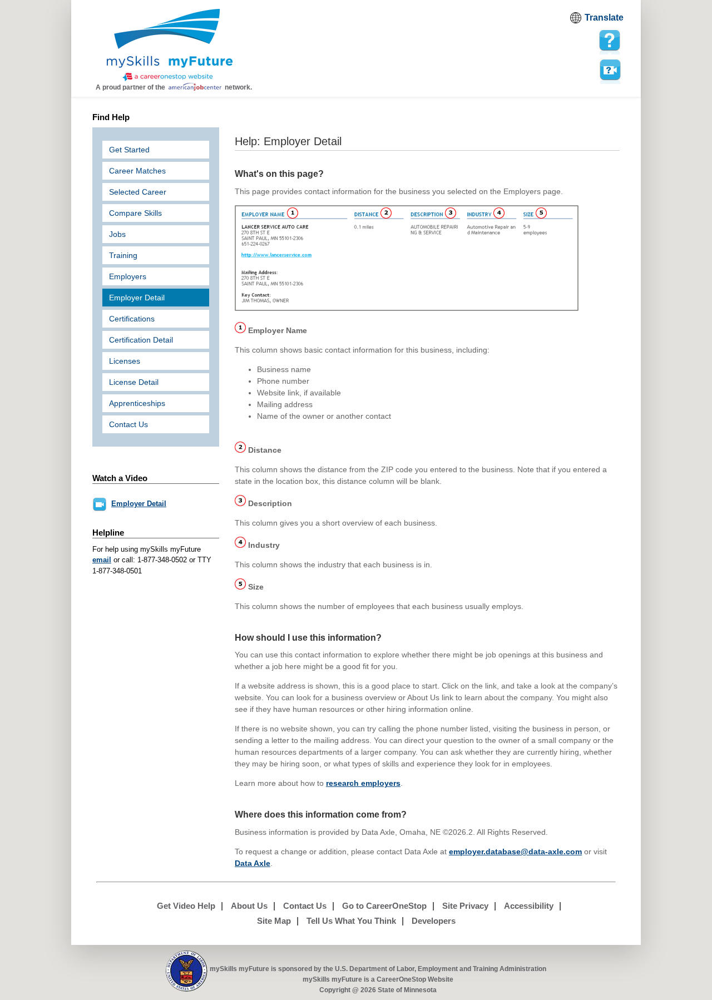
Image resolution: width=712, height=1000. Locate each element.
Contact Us (128, 424)
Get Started (129, 149)
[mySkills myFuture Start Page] (170, 46)
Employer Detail (137, 297)
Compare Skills (135, 213)
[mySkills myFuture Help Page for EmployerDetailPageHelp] (610, 41)
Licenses (124, 361)
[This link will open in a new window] (186, 971)
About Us (249, 905)
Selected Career (137, 191)
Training (123, 255)
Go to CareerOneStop (384, 905)
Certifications (132, 318)
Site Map (274, 920)
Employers (127, 276)
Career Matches (137, 170)
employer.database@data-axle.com (515, 851)
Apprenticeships (137, 403)
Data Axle (252, 863)
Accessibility (528, 905)
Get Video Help (186, 905)
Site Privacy (465, 905)
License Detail (134, 382)
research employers (363, 783)
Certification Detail (141, 339)
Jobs (117, 234)
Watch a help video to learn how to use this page (610, 69)
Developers (434, 920)
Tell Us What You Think (351, 920)
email (101, 560)
